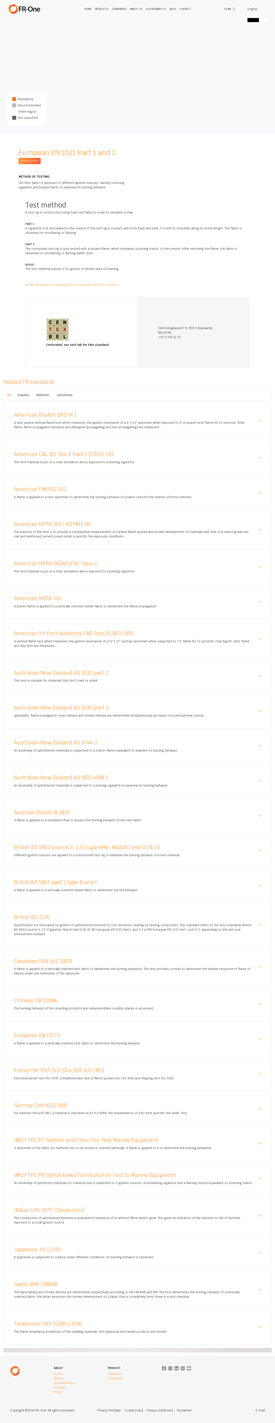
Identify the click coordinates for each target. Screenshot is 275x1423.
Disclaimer (184, 1410)
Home (88, 9)
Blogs (58, 1392)
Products (101, 9)
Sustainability (156, 9)
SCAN (227, 9)
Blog (173, 9)
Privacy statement (160, 1410)
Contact (185, 9)
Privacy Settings (109, 1410)
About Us (136, 9)
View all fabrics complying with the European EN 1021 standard (73, 285)
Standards (119, 9)
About (58, 1378)
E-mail (260, 1410)
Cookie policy (133, 1410)
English (253, 9)
